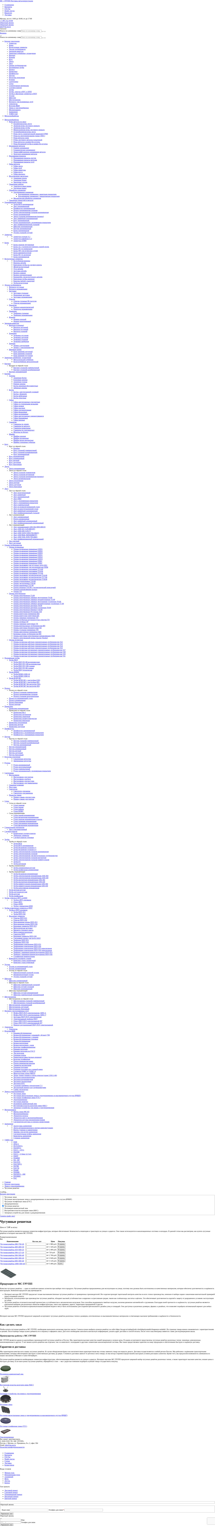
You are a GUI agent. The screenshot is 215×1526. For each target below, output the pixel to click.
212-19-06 (6, 21)
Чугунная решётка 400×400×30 (12, 1247)
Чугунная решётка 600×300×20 (12, 1258)
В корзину (61, 1244)
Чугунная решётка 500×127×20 (12, 1252)
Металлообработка (11, 116)
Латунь (7, 1481)
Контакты (8, 7)
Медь (6, 1479)
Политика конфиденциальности (12, 1447)
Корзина (3, 33)
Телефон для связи (28, 1522)
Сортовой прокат (11, 1492)
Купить (60, 1264)
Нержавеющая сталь (12, 1475)
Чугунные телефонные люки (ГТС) (17, 1201)
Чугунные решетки (11, 1206)
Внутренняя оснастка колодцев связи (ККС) (21, 1210)
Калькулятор (9, 1465)
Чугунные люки (10, 1197)
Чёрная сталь (9, 1473)
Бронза (7, 1483)
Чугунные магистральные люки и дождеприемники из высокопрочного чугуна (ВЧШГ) (38, 1199)
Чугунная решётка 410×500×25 (12, 1250)
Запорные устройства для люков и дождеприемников (24, 1213)
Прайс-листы (9, 11)
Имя (22, 1520)
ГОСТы (7, 9)
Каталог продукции (12, 41)
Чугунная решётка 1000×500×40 (12, 1264)
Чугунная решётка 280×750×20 (12, 1244)
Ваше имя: (6, 1510)
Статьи (7, 1461)
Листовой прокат (11, 1490)
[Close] (1, 1518)
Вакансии (8, 13)
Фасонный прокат (11, 1496)
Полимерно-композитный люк (16, 1208)
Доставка (8, 15)
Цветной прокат (10, 1498)
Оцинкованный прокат (13, 1494)
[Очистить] (42, 31)
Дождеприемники (11, 1204)
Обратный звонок (7, 23)
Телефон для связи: (56, 1510)
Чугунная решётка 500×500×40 (12, 1255)
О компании (9, 5)
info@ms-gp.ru (5, 27)
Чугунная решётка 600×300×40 (12, 1261)
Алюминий (8, 1477)
